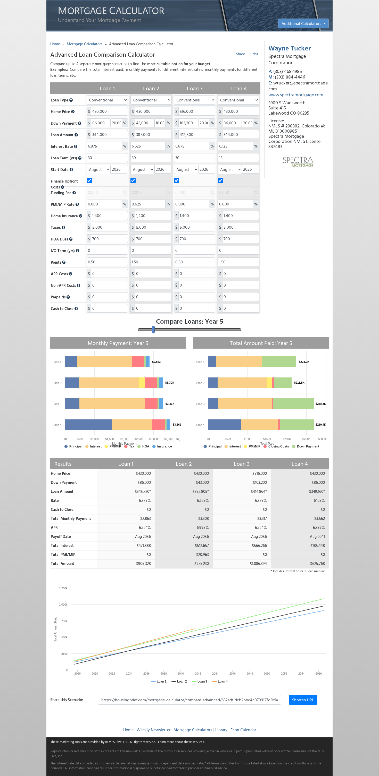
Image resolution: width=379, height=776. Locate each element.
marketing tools (71, 741)
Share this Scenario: (66, 700)
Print (254, 53)
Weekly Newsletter (153, 730)
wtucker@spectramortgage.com (298, 85)
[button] (71, 100)
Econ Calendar (243, 730)
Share (240, 53)
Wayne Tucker (289, 48)
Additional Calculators (302, 23)
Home (55, 44)
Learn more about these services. (181, 741)
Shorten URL (303, 700)
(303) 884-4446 (290, 76)
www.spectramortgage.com (295, 94)
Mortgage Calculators (84, 44)
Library (221, 730)
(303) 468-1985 (287, 71)
